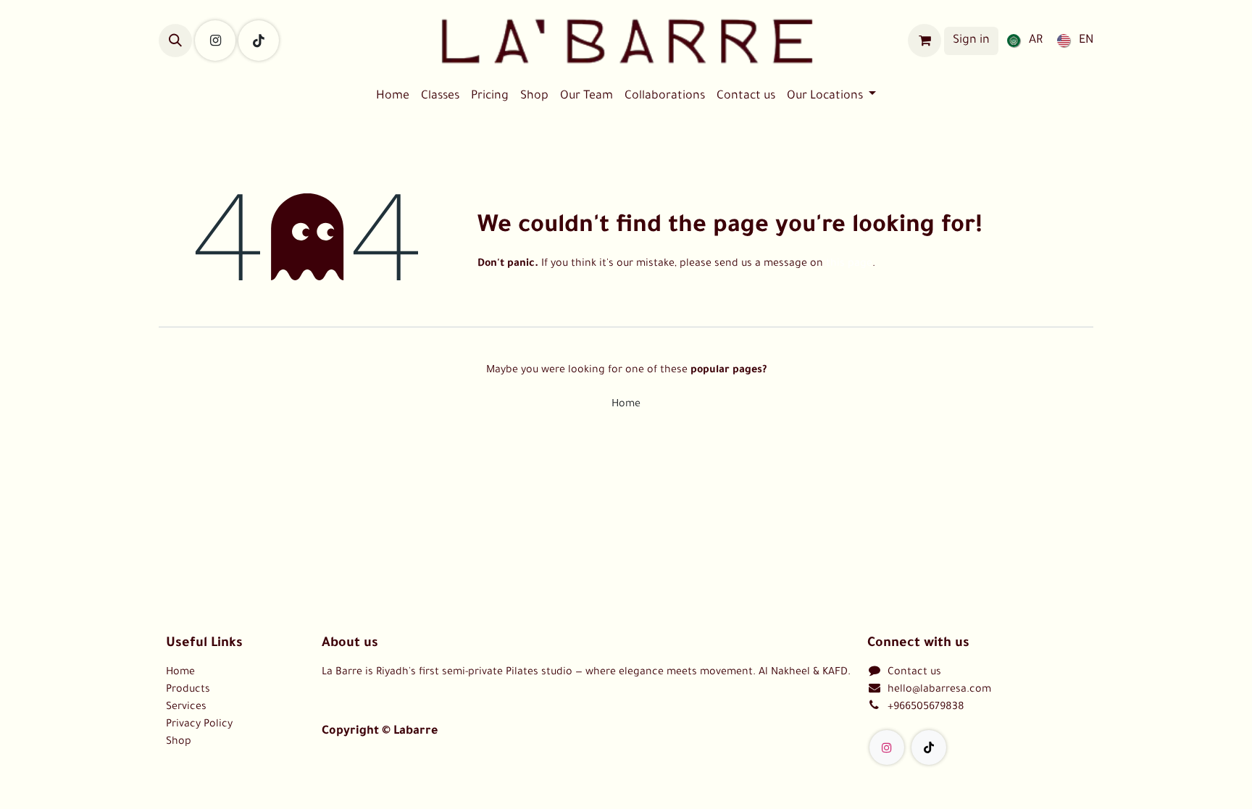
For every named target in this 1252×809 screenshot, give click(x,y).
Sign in (971, 40)
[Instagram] (215, 40)
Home (626, 405)
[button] (175, 40)
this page (849, 264)
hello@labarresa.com (939, 690)
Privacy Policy (199, 725)
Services (186, 707)
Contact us (914, 673)
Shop (178, 742)
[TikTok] (258, 40)
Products (188, 690)
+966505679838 (926, 707)
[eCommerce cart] (924, 40)
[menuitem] (1022, 40)
